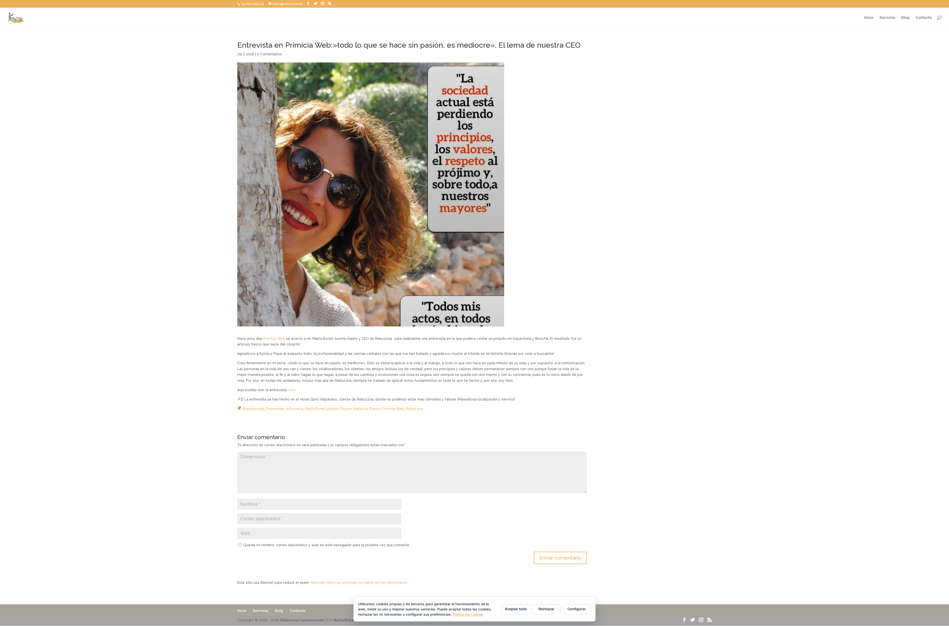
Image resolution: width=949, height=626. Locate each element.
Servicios (887, 18)
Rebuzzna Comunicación (302, 620)
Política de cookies (468, 614)
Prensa (375, 409)
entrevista (294, 409)
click (292, 390)
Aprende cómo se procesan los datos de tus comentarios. (359, 583)
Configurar (576, 609)
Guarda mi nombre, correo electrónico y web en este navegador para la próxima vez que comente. (326, 545)
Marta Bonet (315, 409)
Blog (905, 18)
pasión (332, 409)
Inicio (868, 18)
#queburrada (253, 409)
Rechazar (546, 609)
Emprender (275, 409)
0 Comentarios (269, 54)
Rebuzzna (414, 409)
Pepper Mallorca (353, 409)
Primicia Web (274, 339)
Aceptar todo (516, 609)
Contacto (924, 18)
